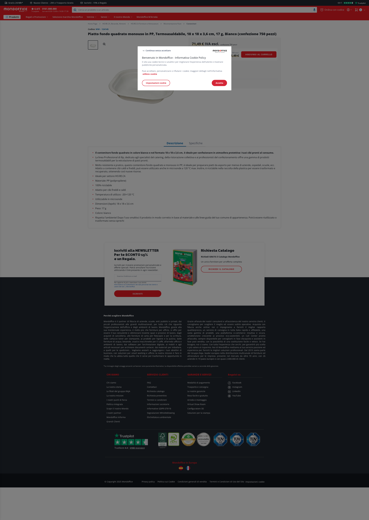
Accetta (219, 83)
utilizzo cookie (150, 74)
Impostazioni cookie (156, 83)
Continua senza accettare (158, 50)
